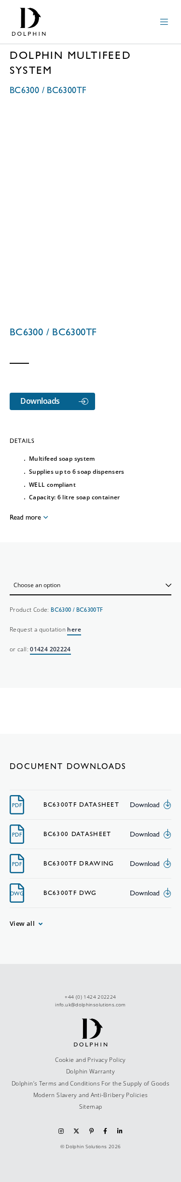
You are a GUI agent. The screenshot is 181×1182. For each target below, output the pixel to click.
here (74, 629)
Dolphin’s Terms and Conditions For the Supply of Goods (90, 1083)
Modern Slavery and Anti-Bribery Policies (90, 1095)
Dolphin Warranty (90, 1071)
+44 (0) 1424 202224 (90, 996)
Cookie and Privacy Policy (90, 1060)
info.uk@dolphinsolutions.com (90, 1004)
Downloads (40, 401)
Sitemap (90, 1106)
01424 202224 (50, 649)
